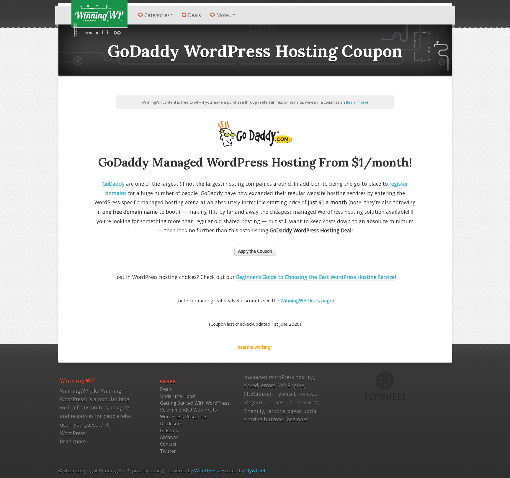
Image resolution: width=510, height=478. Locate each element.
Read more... (74, 441)
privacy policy (147, 470)
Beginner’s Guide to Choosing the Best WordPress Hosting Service (315, 276)
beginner (297, 419)
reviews (307, 393)
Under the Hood (177, 396)
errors (268, 385)
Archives (169, 437)
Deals (194, 15)
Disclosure (171, 423)
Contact (168, 444)
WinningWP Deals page (306, 300)
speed (251, 385)
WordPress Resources (183, 416)
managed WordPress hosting (279, 377)
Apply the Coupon (255, 251)
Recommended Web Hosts (188, 410)
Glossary (169, 430)
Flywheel (284, 393)
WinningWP (78, 380)
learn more (357, 102)
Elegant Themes (263, 402)
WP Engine (291, 385)
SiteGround (258, 393)
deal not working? (255, 347)
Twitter (168, 451)
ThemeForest (302, 402)
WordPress (206, 470)
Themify (254, 411)
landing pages (284, 411)
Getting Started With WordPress (195, 403)
